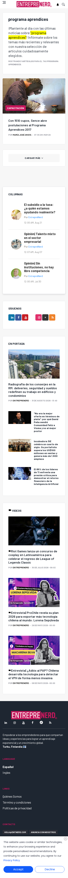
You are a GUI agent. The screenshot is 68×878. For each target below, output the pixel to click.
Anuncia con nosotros (43, 832)
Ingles (6, 772)
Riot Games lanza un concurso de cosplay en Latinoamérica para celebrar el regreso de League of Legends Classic (32, 556)
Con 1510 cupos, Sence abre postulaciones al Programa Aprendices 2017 (27, 125)
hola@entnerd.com (15, 832)
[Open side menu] (4, 2)
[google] (45, 317)
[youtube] (25, 317)
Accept (18, 869)
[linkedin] (11, 317)
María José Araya (22, 134)
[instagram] (38, 317)
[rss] (52, 317)
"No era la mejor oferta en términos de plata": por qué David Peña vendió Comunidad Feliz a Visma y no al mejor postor (46, 422)
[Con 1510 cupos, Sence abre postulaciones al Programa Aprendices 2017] (34, 96)
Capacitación (15, 108)
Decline (50, 869)
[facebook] (18, 317)
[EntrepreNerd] (34, 4)
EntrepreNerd (35, 217)
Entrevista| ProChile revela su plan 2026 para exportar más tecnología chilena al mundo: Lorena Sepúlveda (33, 616)
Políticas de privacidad (17, 808)
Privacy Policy (11, 860)
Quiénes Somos (12, 796)
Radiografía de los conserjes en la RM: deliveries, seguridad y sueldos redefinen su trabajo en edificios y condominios (32, 389)
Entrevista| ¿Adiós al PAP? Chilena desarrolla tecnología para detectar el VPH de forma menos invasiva (33, 674)
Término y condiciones (17, 802)
